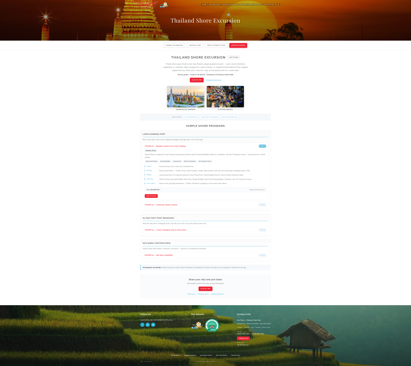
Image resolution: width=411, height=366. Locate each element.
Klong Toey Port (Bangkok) (209, 117)
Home (204, 4)
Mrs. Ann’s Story (221, 355)
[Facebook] (142, 325)
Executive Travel (206, 355)
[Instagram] (148, 325)
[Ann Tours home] (149, 5)
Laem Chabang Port (191, 117)
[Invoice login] (141, 361)
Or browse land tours (213, 80)
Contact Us (243, 338)
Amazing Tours (195, 45)
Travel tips (191, 294)
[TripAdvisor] (153, 325)
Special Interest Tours (216, 45)
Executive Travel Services (250, 4)
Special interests (217, 294)
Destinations (214, 4)
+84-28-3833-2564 (257, 334)
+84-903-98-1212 (243, 345)
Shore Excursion (229, 4)
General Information (174, 45)
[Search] (278, 4)
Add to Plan (233, 57)
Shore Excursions (190, 355)
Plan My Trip (269, 4)
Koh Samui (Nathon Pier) (230, 117)
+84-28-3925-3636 (243, 334)
